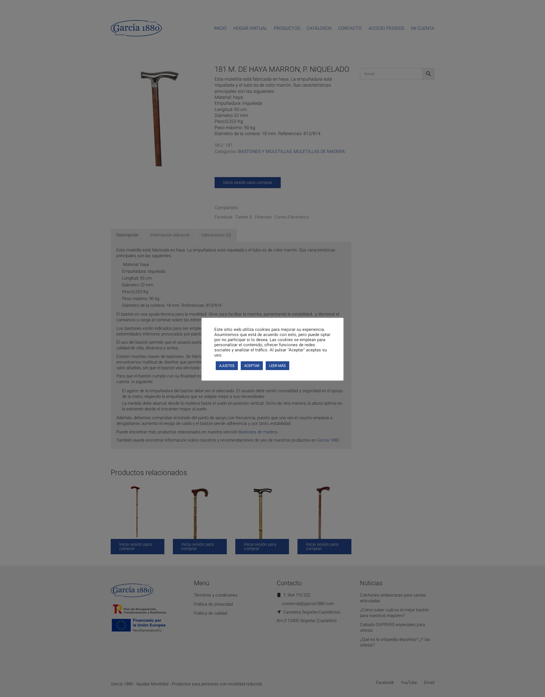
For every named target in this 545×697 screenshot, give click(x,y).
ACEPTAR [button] (251, 366)
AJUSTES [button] (226, 366)
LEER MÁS (277, 366)
